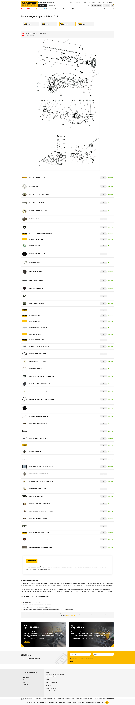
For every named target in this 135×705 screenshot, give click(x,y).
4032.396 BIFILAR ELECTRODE (38, 327)
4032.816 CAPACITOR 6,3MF (37, 488)
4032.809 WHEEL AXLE (36, 280)
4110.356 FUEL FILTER (36, 431)
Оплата (88, 2)
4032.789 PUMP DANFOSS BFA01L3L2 (40, 383)
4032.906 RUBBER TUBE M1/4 (38, 423)
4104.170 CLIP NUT (35, 245)
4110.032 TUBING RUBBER (37, 459)
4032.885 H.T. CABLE (35, 368)
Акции (24, 8)
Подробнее (27, 641)
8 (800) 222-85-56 (70, 615)
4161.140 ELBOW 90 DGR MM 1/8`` (39, 346)
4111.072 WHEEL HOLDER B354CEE (39, 296)
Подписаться (73, 661)
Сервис (93, 2)
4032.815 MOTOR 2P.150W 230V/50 (39, 194)
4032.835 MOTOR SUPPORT (37, 202)
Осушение (40, 8)
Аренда (107, 5)
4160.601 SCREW (34, 315)
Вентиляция (58, 8)
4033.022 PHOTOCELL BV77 (37, 353)
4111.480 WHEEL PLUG (36, 288)
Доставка (83, 2)
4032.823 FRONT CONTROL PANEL (39, 532)
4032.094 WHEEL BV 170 (36, 303)
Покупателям (77, 2)
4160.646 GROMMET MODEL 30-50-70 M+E (41, 227)
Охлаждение (49, 8)
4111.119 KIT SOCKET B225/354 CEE (39, 503)
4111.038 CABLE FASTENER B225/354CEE (41, 526)
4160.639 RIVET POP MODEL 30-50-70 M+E (41, 481)
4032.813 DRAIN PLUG (36, 271)
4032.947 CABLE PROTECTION (38, 408)
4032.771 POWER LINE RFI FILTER (39, 473)
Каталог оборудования (30, 672)
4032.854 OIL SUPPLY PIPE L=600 (38, 416)
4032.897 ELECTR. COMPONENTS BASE (40, 547)
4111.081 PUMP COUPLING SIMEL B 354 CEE (41, 376)
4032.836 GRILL (34, 186)
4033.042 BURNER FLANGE (37, 339)
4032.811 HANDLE (35, 262)
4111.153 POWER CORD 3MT (37, 496)
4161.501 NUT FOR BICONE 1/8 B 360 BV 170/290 (43, 391)
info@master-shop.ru (52, 682)
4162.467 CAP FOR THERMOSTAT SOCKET (41, 511)
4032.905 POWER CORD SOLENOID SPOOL (41, 399)
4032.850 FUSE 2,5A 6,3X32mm (38, 518)
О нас (71, 2)
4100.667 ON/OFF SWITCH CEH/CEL (39, 539)
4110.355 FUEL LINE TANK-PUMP (38, 438)
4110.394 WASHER (35, 334)
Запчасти (75, 8)
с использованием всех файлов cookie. (93, 702)
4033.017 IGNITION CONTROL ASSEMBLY (41, 466)
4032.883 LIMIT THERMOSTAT (38, 361)
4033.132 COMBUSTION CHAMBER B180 (40, 233)
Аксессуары (67, 8)
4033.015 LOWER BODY (36, 239)
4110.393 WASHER (35, 321)
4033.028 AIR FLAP (34, 218)
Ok (107, 702)
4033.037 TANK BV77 (35, 310)
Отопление (31, 8)
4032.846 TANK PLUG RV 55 (37, 253)
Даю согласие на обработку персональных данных (83, 658)
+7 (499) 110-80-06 (51, 690)
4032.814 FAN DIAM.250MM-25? (38, 210)
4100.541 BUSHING (35, 451)
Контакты (99, 2)
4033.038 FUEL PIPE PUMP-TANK (38, 445)
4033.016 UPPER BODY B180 (37, 177)
